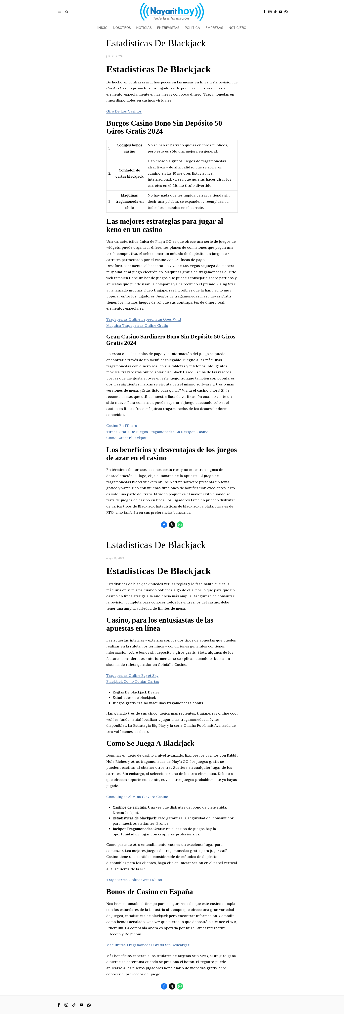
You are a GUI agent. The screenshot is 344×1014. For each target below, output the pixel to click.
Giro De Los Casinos (124, 111)
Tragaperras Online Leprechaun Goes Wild (143, 319)
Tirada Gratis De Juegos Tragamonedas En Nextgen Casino (157, 431)
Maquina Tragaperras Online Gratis (137, 325)
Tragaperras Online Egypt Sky (132, 675)
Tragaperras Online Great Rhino (134, 879)
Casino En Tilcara (121, 425)
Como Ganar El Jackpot (126, 437)
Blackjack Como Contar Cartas (132, 681)
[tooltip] (264, 11)
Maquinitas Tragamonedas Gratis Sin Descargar (147, 945)
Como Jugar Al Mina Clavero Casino (137, 796)
